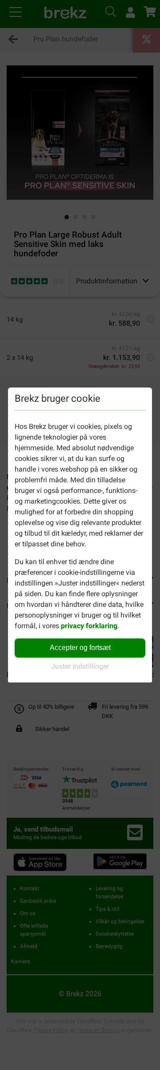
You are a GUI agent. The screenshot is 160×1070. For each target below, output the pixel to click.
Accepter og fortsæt (80, 647)
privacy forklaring (89, 626)
